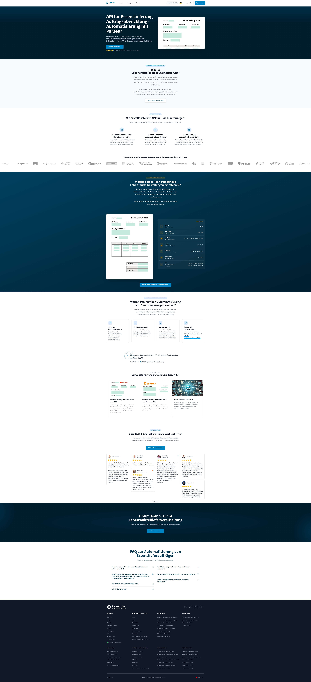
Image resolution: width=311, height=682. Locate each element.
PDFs (133, 620)
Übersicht (109, 617)
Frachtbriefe (135, 634)
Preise (138, 3)
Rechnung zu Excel (136, 654)
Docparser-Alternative (187, 660)
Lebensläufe (135, 628)
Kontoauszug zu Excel (137, 651)
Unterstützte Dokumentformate (165, 625)
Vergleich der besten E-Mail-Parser (190, 651)
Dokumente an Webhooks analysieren (166, 665)
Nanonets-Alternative (187, 662)
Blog (108, 634)
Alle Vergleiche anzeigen (188, 668)
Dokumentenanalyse (112, 654)
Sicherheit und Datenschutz (163, 634)
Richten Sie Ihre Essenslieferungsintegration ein (155, 285)
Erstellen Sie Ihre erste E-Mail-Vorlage (166, 623)
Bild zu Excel (135, 665)
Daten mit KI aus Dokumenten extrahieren (167, 617)
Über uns (109, 623)
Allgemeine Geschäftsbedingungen (190, 617)
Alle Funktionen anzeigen (113, 665)
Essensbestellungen (137, 631)
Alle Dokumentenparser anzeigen (140, 636)
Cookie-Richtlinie (186, 625)
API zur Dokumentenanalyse (164, 631)
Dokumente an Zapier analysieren (165, 657)
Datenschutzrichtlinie (187, 623)
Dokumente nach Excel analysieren (165, 651)
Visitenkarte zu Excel (137, 657)
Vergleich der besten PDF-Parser (190, 654)
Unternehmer (165, 457)
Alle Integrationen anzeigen (163, 668)
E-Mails (133, 617)
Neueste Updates (111, 636)
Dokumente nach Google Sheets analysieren (168, 654)
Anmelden (189, 3)
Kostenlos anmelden (154, 531)
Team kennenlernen (112, 625)
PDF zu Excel (135, 662)
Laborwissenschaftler (142, 472)
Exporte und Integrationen (113, 660)
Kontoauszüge (135, 625)
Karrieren (109, 628)
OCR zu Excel (135, 660)
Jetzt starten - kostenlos (154, 448)
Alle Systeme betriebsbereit (114, 642)
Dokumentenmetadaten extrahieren (166, 628)
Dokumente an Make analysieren (165, 662)
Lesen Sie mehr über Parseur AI (155, 100)
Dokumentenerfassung (112, 651)
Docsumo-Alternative (187, 665)
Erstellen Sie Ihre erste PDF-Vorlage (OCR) (167, 620)
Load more (155, 501)
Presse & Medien (111, 639)
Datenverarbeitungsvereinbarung (190, 620)
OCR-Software (110, 662)
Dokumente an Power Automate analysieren (168, 660)
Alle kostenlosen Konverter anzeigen (141, 668)
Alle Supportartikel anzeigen (164, 636)
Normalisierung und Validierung (114, 657)
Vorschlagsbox (110, 631)
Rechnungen (135, 623)
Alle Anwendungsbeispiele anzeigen (140, 639)
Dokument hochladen (114, 47)
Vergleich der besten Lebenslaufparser (191, 657)
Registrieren (199, 3)
